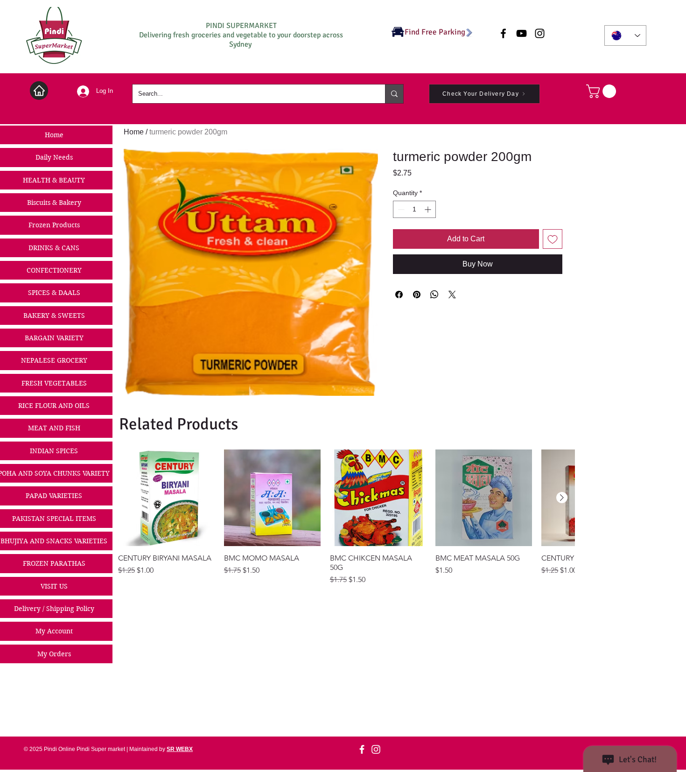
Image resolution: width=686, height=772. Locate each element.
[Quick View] (166, 497)
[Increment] (428, 209)
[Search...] (394, 93)
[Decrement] (400, 209)
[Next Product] (561, 497)
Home (134, 132)
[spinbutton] (414, 209)
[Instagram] (376, 749)
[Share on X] (452, 294)
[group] (346, 517)
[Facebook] (362, 749)
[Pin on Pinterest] (416, 294)
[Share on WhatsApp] (434, 294)
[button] (602, 91)
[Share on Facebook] (399, 294)
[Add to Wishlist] (552, 239)
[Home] (39, 90)
